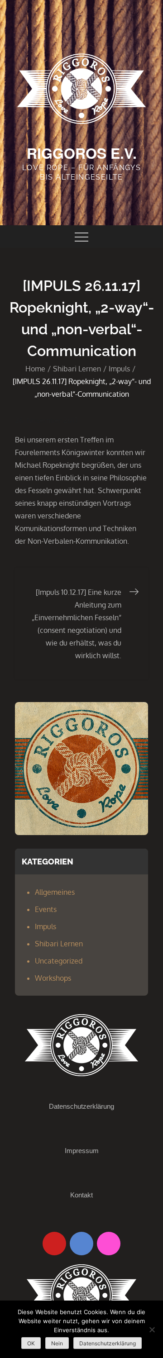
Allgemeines (55, 892)
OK (31, 1343)
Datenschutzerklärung (81, 1106)
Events (46, 909)
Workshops (53, 978)
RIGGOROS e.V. (82, 152)
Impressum (82, 1150)
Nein (57, 1343)
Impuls (45, 926)
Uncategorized (58, 960)
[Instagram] (108, 1243)
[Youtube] (54, 1243)
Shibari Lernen (59, 943)
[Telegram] (81, 1243)
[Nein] (151, 1329)
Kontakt (81, 1195)
